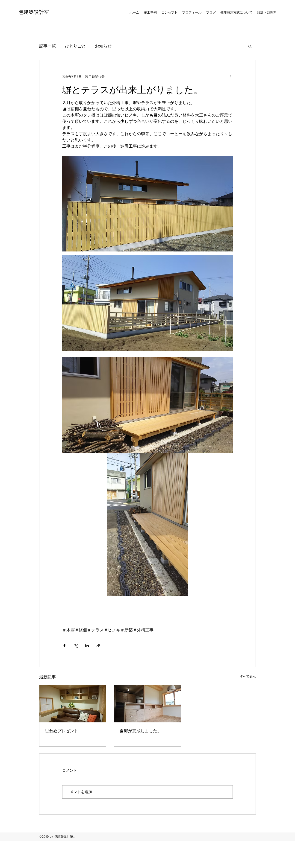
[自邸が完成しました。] (147, 703)
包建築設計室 (33, 12)
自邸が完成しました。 (140, 730)
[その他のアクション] (230, 76)
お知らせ (103, 46)
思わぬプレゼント (61, 730)
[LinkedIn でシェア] (87, 645)
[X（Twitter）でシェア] (76, 645)
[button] (250, 46)
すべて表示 (248, 676)
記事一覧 (47, 46)
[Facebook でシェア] (64, 645)
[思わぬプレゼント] (72, 703)
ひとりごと (75, 46)
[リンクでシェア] (98, 645)
